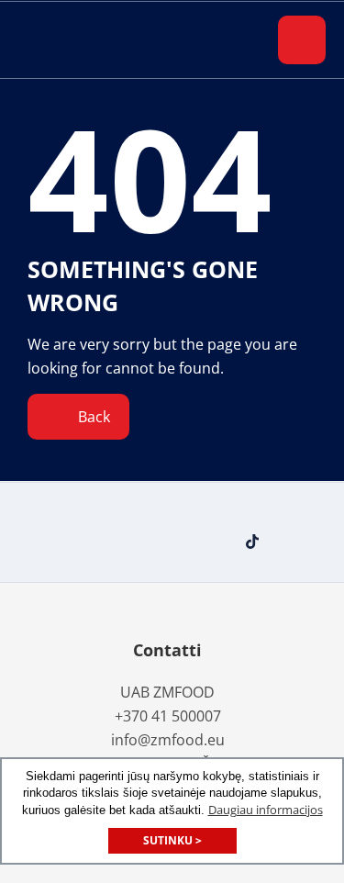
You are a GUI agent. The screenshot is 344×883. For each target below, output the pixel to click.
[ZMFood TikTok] (257, 541)
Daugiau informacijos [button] (265, 809)
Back (92, 417)
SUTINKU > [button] (172, 840)
